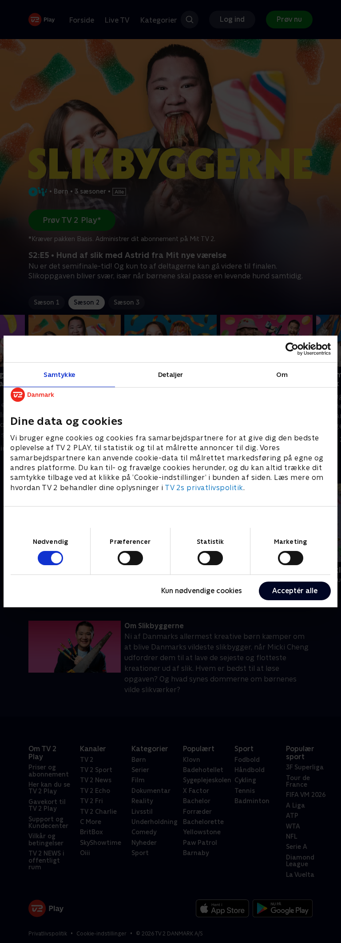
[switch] (130, 558)
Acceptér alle (294, 590)
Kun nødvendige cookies (201, 590)
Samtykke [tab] (59, 374)
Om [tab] (282, 374)
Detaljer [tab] (170, 374)
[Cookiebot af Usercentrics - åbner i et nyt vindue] (292, 349)
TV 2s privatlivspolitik (204, 487)
